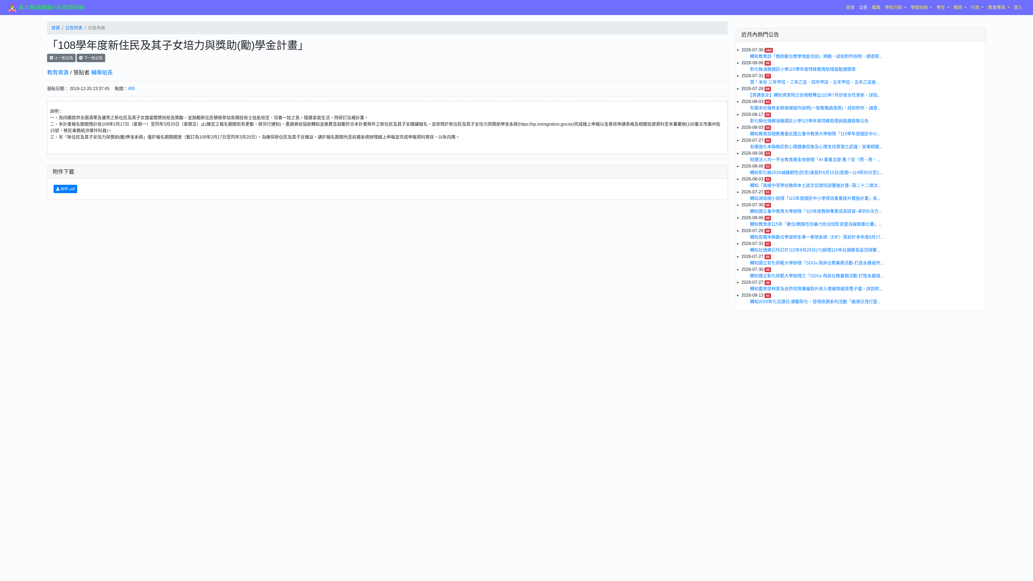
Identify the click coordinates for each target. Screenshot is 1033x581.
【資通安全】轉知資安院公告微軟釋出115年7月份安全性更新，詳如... (815, 95)
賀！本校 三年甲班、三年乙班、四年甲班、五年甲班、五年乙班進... (814, 82)
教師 (958, 7)
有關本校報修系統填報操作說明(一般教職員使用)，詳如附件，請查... (815, 108)
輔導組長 (102, 73)
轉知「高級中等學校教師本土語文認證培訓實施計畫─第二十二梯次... (815, 185)
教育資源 (58, 73)
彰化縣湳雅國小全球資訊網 (51, 7)
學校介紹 (894, 7)
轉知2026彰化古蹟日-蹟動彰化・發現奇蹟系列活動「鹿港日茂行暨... (815, 301)
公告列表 (74, 28)
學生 (941, 7)
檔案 (876, 7)
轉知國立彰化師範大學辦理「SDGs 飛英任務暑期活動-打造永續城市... (816, 263)
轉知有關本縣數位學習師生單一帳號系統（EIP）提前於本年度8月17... (817, 237)
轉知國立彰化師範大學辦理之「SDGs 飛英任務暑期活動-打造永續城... (816, 276)
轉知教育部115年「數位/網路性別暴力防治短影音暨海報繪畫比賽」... (816, 224)
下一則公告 (93, 58)
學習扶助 (920, 7)
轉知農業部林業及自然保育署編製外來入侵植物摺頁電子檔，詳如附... (816, 288)
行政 (976, 7)
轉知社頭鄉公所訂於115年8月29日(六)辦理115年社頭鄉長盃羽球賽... (815, 250)
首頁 (851, 7)
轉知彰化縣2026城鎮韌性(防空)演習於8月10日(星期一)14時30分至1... (816, 172)
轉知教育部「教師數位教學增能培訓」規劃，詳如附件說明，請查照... (816, 56)
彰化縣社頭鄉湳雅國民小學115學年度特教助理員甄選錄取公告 (809, 121)
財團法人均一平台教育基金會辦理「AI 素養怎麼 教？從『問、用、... (815, 159)
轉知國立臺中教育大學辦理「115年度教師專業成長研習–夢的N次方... (816, 211)
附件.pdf (67, 189)
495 (131, 88)
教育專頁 (997, 7)
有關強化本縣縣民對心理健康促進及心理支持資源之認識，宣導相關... (816, 146)
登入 (1018, 7)
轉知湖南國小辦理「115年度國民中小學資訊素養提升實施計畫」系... (815, 198)
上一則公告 (63, 58)
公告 (863, 7)
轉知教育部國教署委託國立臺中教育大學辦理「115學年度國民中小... (815, 134)
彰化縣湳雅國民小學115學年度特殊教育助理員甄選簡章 (803, 69)
